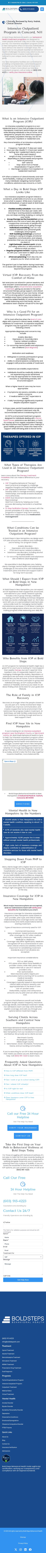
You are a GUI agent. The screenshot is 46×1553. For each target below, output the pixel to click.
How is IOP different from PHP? (19, 1071)
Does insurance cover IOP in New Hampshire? (20, 1098)
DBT (7, 489)
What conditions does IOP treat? (19, 1093)
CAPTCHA (6, 1276)
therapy (18, 670)
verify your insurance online (20, 72)
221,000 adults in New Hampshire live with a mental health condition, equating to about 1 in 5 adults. (22, 822)
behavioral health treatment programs (22, 38)
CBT (7, 483)
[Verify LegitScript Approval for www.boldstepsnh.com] (6, 1462)
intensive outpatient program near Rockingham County (21, 732)
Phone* (6, 1240)
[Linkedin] (25, 1549)
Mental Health (8, 1398)
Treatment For (8, 1253)
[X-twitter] (15, 1549)
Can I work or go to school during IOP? (22, 1080)
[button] (42, 9)
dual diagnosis (31, 347)
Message (6, 1259)
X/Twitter (6, 1222)
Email (5, 1247)
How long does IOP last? (16, 1075)
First (4, 1240)
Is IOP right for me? (14, 1089)
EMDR (7, 498)
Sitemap (23, 1537)
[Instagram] (20, 1549)
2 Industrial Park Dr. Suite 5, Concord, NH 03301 (30, 797)
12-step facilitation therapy (16, 508)
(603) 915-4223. (23, 1170)
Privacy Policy (23, 1543)
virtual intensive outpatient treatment (23, 288)
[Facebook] (30, 1549)
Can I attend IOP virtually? (17, 1084)
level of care (36, 319)
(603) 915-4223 (21, 1056)
